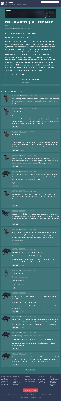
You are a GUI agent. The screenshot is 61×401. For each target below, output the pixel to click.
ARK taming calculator (12, 394)
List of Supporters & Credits (31, 392)
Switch (40, 394)
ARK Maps (3, 378)
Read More (15, 126)
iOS (23, 82)
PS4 (37, 394)
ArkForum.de (42, 382)
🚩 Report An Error (54, 379)
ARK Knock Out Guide (30, 379)
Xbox (34, 394)
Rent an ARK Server (42, 378)
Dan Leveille (46, 394)
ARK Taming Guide (29, 378)
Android (27, 82)
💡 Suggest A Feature (55, 378)
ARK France (41, 381)
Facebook (15, 381)
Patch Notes (5, 381)
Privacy (30, 395)
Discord (15, 378)
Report (29, 28)
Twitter (14, 379)
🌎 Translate (52, 384)
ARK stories (35, 79)
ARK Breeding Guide (30, 381)
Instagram (15, 384)
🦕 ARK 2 (52, 385)
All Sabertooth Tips (30, 369)
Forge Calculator (4, 379)
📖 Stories (16, 28)
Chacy (39, 397)
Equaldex (34, 397)
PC (32, 394)
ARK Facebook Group (18, 382)
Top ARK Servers (41, 379)
